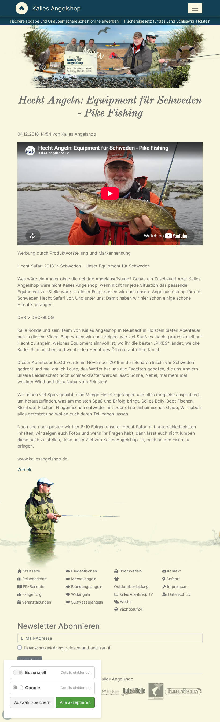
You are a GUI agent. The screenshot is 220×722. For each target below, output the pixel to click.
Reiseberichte (34, 578)
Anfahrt (172, 578)
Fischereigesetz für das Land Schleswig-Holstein (167, 21)
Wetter (125, 601)
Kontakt (173, 571)
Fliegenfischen (83, 571)
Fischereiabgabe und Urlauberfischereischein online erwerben (64, 21)
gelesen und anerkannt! (68, 647)
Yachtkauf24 (130, 609)
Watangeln (80, 594)
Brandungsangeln (86, 586)
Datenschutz (179, 594)
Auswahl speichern (32, 702)
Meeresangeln (83, 578)
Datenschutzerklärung (43, 648)
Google (32, 687)
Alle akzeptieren (75, 702)
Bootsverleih (130, 571)
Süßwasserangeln (86, 602)
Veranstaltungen (36, 602)
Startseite (31, 571)
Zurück (24, 469)
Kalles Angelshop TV (135, 594)
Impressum (177, 586)
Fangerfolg (31, 594)
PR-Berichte (33, 586)
